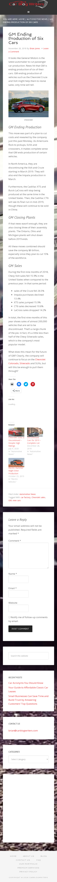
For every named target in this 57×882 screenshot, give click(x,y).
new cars (17, 500)
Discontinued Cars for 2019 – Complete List (34, 440)
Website (12, 602)
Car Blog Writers (28, 4)
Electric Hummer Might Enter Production (15, 471)
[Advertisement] (28, 808)
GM (10, 500)
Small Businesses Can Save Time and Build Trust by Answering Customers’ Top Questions (28, 699)
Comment (14, 540)
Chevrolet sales (38, 497)
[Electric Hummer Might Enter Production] (16, 462)
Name (12, 573)
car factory (25, 497)
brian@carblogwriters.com (23, 730)
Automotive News (28, 494)
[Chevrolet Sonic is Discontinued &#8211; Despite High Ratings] (16, 432)
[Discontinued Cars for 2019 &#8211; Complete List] (35, 432)
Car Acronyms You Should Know (25, 682)
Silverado (25, 363)
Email (12, 588)
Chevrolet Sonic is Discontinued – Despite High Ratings (16, 441)
